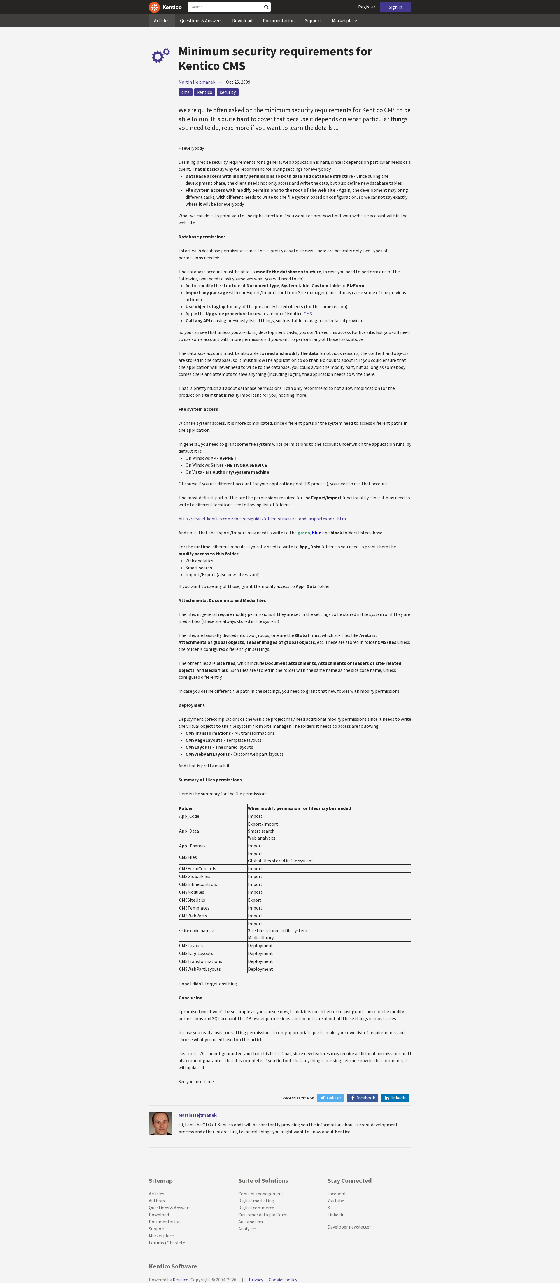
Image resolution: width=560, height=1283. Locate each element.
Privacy (256, 1279)
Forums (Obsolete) (168, 1242)
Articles (161, 20)
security (228, 92)
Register (366, 7)
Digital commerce (256, 1207)
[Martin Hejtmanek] (161, 1123)
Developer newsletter (349, 1227)
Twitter (333, 1098)
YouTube (336, 1200)
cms (185, 92)
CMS (308, 313)
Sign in (395, 7)
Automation (250, 1221)
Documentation (279, 20)
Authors (157, 1200)
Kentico (180, 1279)
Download (242, 20)
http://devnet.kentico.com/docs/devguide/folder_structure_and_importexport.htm (262, 518)
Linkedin (336, 1214)
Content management (261, 1193)
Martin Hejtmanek (196, 82)
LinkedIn (398, 1098)
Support (313, 20)
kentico (204, 92)
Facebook (365, 1098)
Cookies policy (283, 1279)
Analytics (247, 1228)
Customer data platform (263, 1214)
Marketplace (344, 20)
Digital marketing (256, 1200)
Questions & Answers (201, 20)
